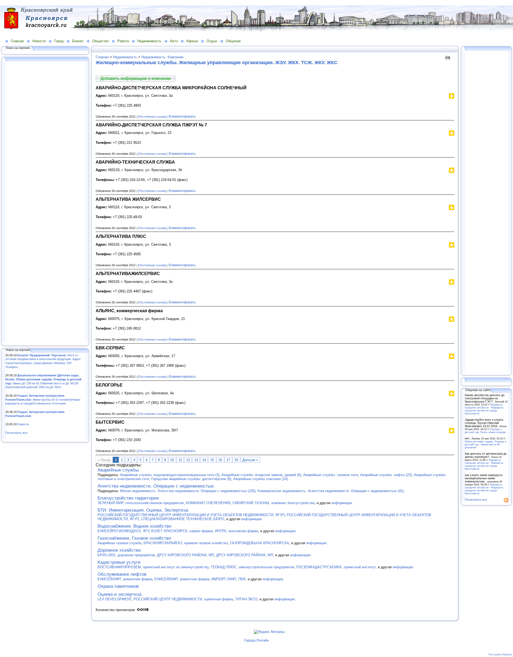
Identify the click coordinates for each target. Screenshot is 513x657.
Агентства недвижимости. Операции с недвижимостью (156, 486)
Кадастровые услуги (119, 562)
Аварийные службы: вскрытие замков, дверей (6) (261, 475)
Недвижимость (149, 41)
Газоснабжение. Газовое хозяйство (134, 538)
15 (212, 460)
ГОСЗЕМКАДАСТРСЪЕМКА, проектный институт (336, 567)
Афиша (192, 41)
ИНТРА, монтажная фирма (236, 531)
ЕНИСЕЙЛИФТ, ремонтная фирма (125, 579)
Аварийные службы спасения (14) (260, 479)
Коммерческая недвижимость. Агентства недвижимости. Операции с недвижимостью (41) (331, 491)
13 (196, 460)
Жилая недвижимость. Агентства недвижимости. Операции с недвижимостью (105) (187, 491)
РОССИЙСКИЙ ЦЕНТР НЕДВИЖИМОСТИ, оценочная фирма (183, 599)
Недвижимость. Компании (162, 57)
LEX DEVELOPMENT (114, 599)
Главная (17, 41)
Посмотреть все (16, 432)
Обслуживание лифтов (122, 574)
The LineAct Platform (500, 654)
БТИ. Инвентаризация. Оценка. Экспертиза (143, 510)
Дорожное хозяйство (119, 550)
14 (204, 460)
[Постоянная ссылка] (152, 116)
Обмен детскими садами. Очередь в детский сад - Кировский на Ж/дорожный (485, 444)
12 (188, 460)
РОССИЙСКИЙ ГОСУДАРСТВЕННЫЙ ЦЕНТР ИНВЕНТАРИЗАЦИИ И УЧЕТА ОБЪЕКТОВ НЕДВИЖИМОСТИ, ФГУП (191, 515)
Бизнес (78, 41)
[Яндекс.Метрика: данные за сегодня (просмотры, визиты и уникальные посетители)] (269, 632)
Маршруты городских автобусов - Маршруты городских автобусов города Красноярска (484, 409)
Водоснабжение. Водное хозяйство (134, 526)
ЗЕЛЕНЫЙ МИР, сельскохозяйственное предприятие (141, 503)
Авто (174, 41)
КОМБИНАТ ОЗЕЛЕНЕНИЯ (208, 503)
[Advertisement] (45, 202)
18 (236, 460)
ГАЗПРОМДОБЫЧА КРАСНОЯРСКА (259, 543)
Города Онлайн (256, 640)
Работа (123, 41)
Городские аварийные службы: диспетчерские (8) (191, 479)
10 (172, 460)
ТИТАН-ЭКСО (246, 599)
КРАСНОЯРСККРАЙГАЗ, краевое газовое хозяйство (185, 543)
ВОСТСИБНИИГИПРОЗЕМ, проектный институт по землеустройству (153, 567)
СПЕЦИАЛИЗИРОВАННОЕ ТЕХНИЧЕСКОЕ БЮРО (182, 519)
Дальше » (250, 460)
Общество (100, 41)
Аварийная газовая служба (119, 543)
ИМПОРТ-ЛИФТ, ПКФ (228, 579)
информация (342, 503)
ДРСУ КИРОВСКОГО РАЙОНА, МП (185, 555)
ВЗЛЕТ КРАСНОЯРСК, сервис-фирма (182, 531)
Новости (39, 41)
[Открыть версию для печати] (448, 57)
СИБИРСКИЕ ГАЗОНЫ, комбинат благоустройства (273, 503)
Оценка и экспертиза (119, 594)
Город (59, 41)
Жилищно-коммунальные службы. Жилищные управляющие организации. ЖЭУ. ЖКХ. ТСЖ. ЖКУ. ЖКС (216, 62)
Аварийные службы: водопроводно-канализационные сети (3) (169, 475)
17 (228, 460)
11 (180, 460)
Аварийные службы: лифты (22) (386, 475)
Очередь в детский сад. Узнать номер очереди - (486, 431)
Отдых (212, 41)
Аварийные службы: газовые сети (330, 475)
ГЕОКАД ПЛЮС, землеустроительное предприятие (252, 567)
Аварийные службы (118, 470)
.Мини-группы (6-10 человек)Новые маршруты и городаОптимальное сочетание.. (42, 399)
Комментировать (182, 116)
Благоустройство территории (128, 498)
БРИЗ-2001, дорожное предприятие (126, 555)
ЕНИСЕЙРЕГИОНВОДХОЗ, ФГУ (123, 531)
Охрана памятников (118, 586)
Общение (233, 41)
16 (220, 460)
